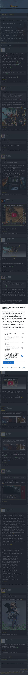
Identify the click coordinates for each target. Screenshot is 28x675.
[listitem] (14, 334)
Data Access (14, 367)
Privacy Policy (22, 367)
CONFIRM (8, 362)
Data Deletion (5, 367)
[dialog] (14, 337)
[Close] (25, 307)
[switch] (22, 337)
